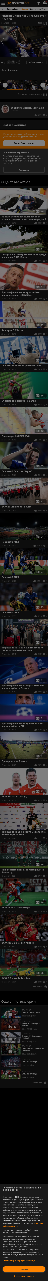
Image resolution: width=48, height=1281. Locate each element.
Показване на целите (24, 1276)
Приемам (24, 1269)
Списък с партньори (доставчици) (19, 1260)
